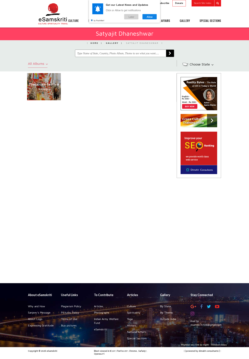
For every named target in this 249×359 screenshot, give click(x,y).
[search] (206, 3)
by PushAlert (99, 20)
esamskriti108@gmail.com (206, 324)
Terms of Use (69, 318)
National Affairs (136, 331)
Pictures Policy (70, 312)
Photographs (101, 312)
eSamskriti (100, 329)
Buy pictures (69, 325)
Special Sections (137, 338)
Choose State (200, 64)
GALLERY (185, 21)
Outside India (168, 318)
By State (165, 306)
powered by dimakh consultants (202, 351)
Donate (179, 3)
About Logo (35, 318)
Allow (150, 16)
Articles (98, 306)
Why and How (36, 306)
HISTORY (135, 21)
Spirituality (133, 312)
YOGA (117, 21)
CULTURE (73, 21)
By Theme (166, 312)
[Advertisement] (124, 229)
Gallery (112, 43)
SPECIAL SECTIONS (210, 21)
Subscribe (163, 3)
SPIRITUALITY (96, 21)
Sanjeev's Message (39, 312)
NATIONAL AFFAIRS (159, 21)
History (131, 325)
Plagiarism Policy (71, 306)
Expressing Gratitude (41, 325)
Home (94, 43)
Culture (131, 306)
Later (131, 16)
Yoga (130, 318)
